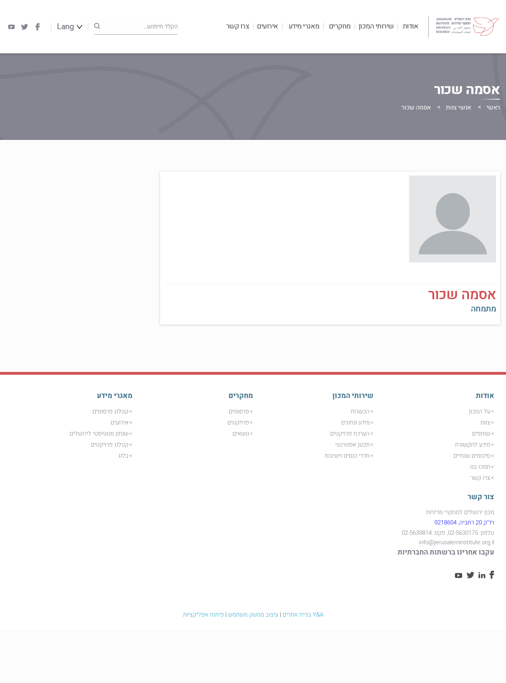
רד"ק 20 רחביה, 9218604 (464, 522)
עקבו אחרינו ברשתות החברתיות (446, 552)
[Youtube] (11, 27)
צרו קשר (237, 26)
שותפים (481, 433)
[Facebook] (37, 27)
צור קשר (481, 497)
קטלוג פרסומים (110, 411)
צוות (485, 422)
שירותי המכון (376, 26)
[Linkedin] (481, 576)
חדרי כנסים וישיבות (347, 455)
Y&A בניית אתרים (303, 614)
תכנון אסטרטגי (352, 444)
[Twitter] (24, 27)
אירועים (267, 26)
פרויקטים (238, 422)
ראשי (493, 107)
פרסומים (239, 411)
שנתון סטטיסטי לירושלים (99, 433)
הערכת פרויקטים (350, 433)
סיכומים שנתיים (471, 455)
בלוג (123, 455)
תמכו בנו (480, 466)
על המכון (479, 411)
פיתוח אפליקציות (203, 614)
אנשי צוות (458, 107)
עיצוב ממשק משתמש (253, 614)
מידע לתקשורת (472, 444)
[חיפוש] (97, 26)
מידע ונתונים (355, 422)
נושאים (240, 433)
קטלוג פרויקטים (109, 444)
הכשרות (360, 411)
